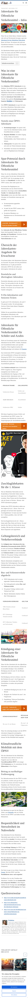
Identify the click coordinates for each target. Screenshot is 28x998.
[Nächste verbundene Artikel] (25, 954)
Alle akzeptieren (14, 987)
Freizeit (3, 872)
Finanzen (24, 349)
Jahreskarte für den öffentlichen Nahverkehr (13, 40)
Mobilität (9, 101)
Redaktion (11, 920)
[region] (14, 985)
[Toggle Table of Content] (16, 63)
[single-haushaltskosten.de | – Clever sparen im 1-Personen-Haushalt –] (6, 3)
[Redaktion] (5, 922)
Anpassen (14, 991)
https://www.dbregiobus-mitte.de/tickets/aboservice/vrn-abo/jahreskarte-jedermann (12, 905)
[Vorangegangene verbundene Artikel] (21, 954)
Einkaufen (11, 812)
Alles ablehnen (14, 994)
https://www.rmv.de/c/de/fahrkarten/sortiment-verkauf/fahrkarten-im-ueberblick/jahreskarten (15, 912)
